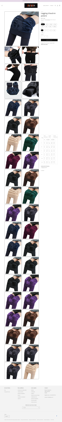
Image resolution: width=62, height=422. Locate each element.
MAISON (32, 390)
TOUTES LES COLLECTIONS (35, 395)
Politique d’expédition (47, 419)
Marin (43, 24)
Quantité (42, 34)
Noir (47, 24)
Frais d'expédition (47, 19)
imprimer (19, 398)
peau (50, 26)
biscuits (19, 395)
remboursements (20, 391)
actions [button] (43, 170)
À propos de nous (7, 391)
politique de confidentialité (22, 390)
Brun (55, 24)
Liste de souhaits (34, 400)
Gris (42, 26)
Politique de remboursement (24, 419)
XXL (54, 30)
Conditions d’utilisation (40, 419)
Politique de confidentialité (32, 419)
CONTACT (32, 393)
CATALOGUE (33, 391)
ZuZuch (7, 419)
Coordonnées (52, 419)
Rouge (55, 26)
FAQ (5, 390)
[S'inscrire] (39, 408)
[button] (2, 5)
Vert (46, 26)
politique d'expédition (21, 393)
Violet (51, 24)
